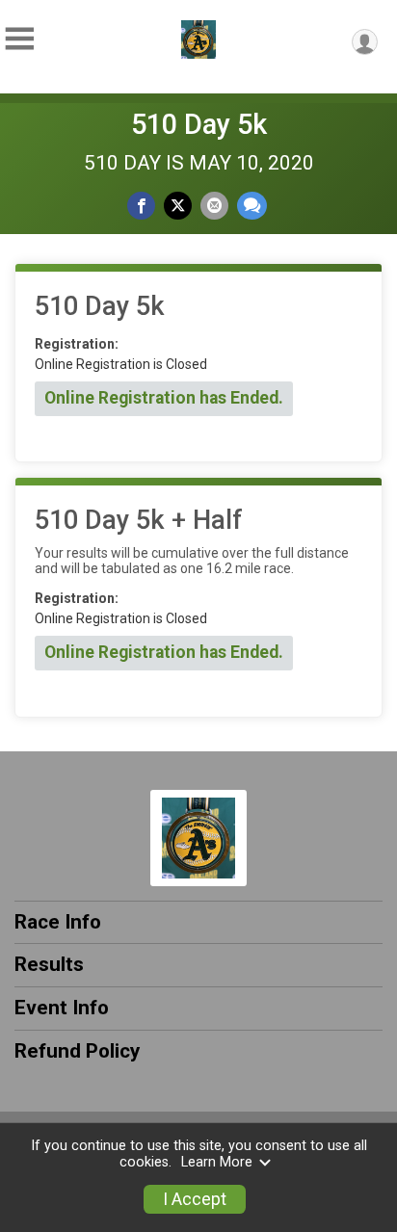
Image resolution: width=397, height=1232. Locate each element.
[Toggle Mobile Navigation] (19, 39)
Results (49, 964)
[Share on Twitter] (178, 206)
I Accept (194, 1199)
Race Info (57, 921)
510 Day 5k (199, 124)
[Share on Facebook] (141, 206)
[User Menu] (365, 42)
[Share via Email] (214, 206)
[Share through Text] (252, 206)
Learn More (216, 1162)
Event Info (61, 1007)
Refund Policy (77, 1050)
